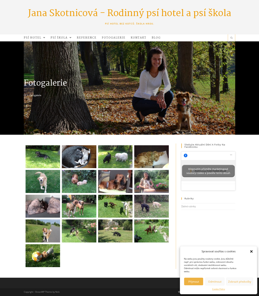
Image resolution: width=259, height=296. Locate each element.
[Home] (25, 95)
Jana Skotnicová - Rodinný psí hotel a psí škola (129, 13)
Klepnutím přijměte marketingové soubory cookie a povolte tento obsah (208, 171)
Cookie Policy (218, 289)
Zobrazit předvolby (239, 281)
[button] (251, 251)
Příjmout (193, 281)
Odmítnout (214, 281)
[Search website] (231, 38)
